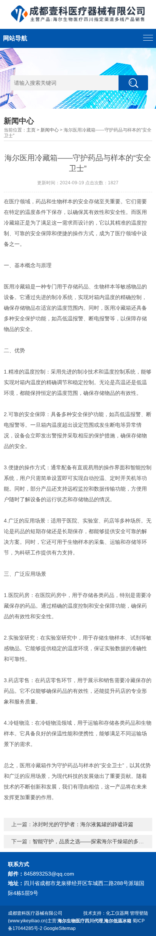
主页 (31, 130)
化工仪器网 (117, 913)
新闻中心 (50, 130)
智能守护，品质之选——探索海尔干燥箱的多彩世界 (93, 841)
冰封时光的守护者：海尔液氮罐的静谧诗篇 (83, 824)
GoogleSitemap (60, 928)
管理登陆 (139, 913)
